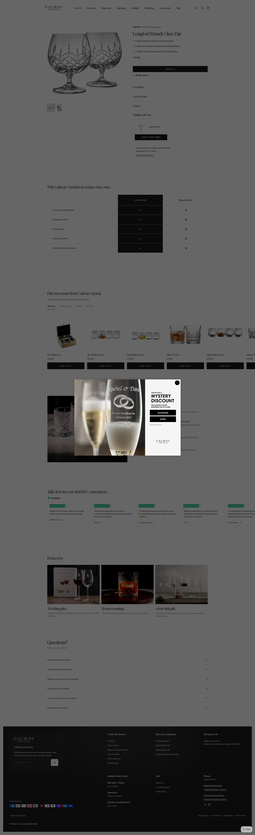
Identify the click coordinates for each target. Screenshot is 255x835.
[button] (163, 413)
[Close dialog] (177, 382)
